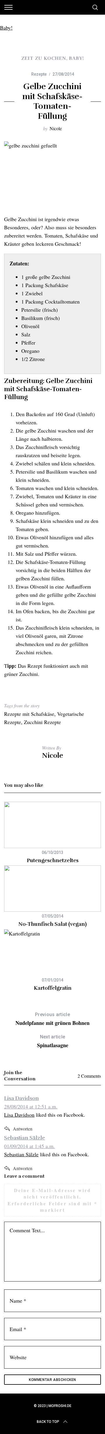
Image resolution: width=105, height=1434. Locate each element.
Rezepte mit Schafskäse (29, 713)
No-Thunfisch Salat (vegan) (52, 924)
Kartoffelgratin (52, 988)
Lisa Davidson (21, 1098)
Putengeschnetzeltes (52, 860)
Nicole (56, 128)
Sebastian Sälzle (24, 1138)
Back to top (48, 1422)
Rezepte (39, 74)
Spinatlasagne (52, 1041)
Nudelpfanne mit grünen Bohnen (52, 1019)
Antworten (22, 1128)
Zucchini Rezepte (42, 722)
